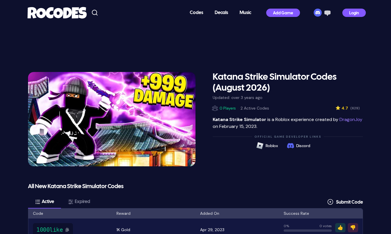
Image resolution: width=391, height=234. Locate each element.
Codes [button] (196, 13)
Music (245, 13)
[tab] (44, 202)
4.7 (347, 108)
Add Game (283, 13)
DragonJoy (350, 119)
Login (354, 13)
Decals (221, 13)
